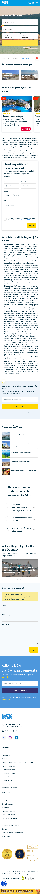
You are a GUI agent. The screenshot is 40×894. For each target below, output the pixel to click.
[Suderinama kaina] (37, 58)
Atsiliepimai (6, 836)
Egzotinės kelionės (9, 770)
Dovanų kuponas (8, 784)
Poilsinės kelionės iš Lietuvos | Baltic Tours (18, 763)
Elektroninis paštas (8, 615)
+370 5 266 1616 (13, 725)
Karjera (4, 829)
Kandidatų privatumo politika (12, 833)
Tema (6, 191)
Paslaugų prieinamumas (10, 826)
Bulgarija (15, 59)
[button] (4, 883)
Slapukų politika (7, 822)
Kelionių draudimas (8, 777)
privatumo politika (24, 220)
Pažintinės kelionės (9, 773)
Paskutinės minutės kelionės (12, 759)
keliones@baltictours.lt (15, 731)
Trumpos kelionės (8, 766)
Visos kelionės (7, 755)
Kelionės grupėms (8, 752)
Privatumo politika (8, 811)
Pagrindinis (5, 59)
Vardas (6, 182)
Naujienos (5, 808)
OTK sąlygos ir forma (9, 818)
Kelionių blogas (7, 804)
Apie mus (5, 797)
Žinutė (6, 200)
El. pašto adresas (26, 182)
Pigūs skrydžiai (7, 780)
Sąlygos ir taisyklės (9, 815)
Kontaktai (5, 800)
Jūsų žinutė (5, 624)
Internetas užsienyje (9, 788)
